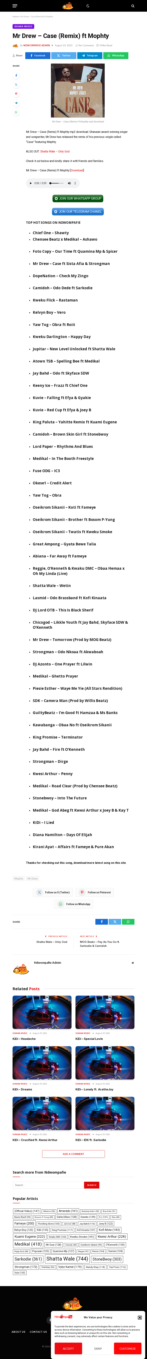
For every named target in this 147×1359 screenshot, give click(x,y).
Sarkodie (28, 1259)
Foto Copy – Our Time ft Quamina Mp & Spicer (75, 251)
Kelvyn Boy (23, 1229)
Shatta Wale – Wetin (52, 585)
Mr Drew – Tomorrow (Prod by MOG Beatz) (72, 639)
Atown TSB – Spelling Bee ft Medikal (66, 361)
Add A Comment (73, 1154)
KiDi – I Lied (43, 822)
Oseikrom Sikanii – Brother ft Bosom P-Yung (74, 519)
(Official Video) (27, 1211)
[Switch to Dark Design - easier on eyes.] (87, 6)
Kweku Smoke (82, 1236)
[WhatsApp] (16, 112)
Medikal (28, 1244)
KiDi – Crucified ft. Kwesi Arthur (35, 1140)
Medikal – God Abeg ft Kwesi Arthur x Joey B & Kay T (81, 810)
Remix (98, 1251)
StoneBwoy (107, 1259)
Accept (68, 1348)
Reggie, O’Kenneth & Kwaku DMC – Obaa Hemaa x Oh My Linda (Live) (78, 571)
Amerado (68, 1211)
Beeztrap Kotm (90, 1211)
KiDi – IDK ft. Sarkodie (90, 1140)
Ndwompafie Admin (36, 45)
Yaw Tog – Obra (47, 495)
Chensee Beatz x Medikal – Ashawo (65, 239)
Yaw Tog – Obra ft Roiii (54, 324)
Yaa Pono (117, 1267)
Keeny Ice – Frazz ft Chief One (60, 385)
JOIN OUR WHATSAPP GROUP (80, 198)
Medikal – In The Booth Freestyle (63, 458)
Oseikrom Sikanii (91, 1245)
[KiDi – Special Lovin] (104, 1012)
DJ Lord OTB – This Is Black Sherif (63, 610)
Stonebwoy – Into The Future (60, 797)
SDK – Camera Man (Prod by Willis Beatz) (70, 700)
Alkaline (49, 1211)
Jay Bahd (87, 1223)
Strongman (26, 1267)
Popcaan (40, 1251)
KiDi (42, 1230)
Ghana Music (23, 26)
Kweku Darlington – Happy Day (62, 336)
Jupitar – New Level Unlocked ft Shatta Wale (74, 348)
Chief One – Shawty (51, 232)
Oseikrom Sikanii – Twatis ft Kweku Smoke (72, 531)
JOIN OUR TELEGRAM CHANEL (80, 211)
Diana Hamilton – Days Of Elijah (62, 834)
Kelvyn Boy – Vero (49, 312)
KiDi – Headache (24, 1039)
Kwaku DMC (57, 1237)
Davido (88, 1217)
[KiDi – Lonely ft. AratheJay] (104, 1062)
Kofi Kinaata (86, 1230)
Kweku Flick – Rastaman (55, 300)
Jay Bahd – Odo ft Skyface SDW (61, 373)
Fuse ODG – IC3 (46, 470)
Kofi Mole (109, 1230)
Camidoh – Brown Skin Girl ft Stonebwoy (70, 434)
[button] (140, 1317)
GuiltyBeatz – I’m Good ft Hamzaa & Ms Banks (75, 712)
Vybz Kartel (70, 1267)
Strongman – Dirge (50, 761)
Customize (128, 1348)
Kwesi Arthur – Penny (53, 773)
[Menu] (15, 6)
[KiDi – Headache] (42, 1012)
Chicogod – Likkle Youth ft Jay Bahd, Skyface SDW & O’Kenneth (80, 625)
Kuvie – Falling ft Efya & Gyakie (62, 397)
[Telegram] (16, 103)
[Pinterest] (16, 93)
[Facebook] (16, 75)
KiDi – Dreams (22, 1089)
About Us (18, 1331)
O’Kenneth (115, 1244)
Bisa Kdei (109, 1211)
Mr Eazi (53, 1244)
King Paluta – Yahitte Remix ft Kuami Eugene (75, 421)
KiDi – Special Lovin (89, 1039)
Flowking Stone (49, 1223)
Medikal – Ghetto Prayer (55, 676)
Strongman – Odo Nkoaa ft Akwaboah (68, 651)
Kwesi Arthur (112, 1236)
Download (77, 170)
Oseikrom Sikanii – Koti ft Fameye (64, 507)
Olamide (71, 1245)
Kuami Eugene (30, 1236)
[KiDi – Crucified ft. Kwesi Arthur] (42, 1113)
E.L (103, 1217)
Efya (116, 1217)
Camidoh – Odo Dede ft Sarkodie (63, 287)
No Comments (86, 45)
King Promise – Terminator (58, 737)
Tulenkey (47, 1267)
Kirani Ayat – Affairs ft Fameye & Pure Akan (73, 846)
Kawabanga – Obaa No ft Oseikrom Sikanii (72, 724)
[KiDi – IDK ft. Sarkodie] (104, 1113)
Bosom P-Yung (44, 1217)
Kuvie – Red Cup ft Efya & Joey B (62, 409)
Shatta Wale (67, 1259)
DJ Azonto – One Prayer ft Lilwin (62, 664)
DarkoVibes (67, 1217)
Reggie (83, 1251)
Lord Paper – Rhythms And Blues (63, 446)
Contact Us (38, 1331)
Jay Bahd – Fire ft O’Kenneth (59, 749)
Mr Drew (32, 878)
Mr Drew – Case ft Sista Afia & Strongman (71, 263)
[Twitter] (16, 84)
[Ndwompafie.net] (68, 6)
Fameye (24, 1223)
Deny (98, 1348)
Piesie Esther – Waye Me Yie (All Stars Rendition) (77, 688)
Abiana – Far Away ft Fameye (60, 556)
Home (16, 16)
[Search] (132, 6)
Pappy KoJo (21, 1251)
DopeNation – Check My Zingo (60, 275)
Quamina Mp (63, 1251)
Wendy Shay (95, 1267)
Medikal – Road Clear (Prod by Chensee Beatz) (75, 785)
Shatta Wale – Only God (54, 151)
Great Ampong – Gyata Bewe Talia (64, 543)
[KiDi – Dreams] (42, 1062)
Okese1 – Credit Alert (52, 482)
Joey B (106, 1223)
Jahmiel (69, 1224)
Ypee (19, 1273)
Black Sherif (22, 1217)
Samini (115, 1251)
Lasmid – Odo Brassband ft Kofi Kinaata (69, 597)
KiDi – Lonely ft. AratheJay (94, 1089)
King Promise (62, 1230)
